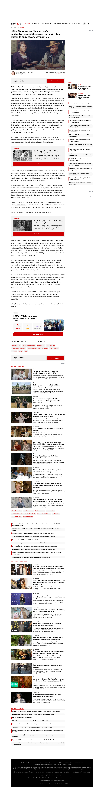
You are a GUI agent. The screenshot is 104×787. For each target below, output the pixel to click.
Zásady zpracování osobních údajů (41, 764)
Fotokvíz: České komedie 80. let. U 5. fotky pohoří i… (80, 145)
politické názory (54, 348)
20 (69, 783)
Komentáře (55, 81)
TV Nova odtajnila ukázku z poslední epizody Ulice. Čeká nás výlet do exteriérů (33, 533)
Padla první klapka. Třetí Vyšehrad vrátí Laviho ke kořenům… (79, 178)
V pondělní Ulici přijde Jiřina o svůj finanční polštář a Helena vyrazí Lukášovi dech (33, 549)
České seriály (76, 23)
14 (57, 783)
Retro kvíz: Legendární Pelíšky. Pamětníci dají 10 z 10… (80, 183)
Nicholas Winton (16, 510)
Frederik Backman (17, 513)
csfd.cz (35, 341)
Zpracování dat (68, 762)
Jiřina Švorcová (16, 345)
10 (49, 783)
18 (65, 783)
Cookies (35, 762)
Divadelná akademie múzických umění (37, 348)
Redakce (25, 762)
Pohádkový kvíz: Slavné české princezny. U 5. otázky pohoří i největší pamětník (33, 714)
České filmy (80, 93)
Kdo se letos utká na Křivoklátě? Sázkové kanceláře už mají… (80, 164)
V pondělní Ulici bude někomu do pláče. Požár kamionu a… (79, 130)
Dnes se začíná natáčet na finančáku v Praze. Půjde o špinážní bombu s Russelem (33, 536)
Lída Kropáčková (21, 74)
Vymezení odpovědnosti (78, 762)
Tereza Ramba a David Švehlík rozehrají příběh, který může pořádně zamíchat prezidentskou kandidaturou (36, 735)
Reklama (30, 762)
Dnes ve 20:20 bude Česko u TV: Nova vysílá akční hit (79, 173)
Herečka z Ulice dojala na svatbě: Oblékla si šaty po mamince (28, 539)
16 (61, 783)
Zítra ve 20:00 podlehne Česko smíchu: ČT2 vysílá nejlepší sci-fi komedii (31, 724)
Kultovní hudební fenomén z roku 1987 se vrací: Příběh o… (80, 135)
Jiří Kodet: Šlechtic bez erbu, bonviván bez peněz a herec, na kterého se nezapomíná (34, 546)
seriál (20, 351)
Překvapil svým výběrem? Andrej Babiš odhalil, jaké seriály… (79, 116)
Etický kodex (53, 764)
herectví (14, 351)
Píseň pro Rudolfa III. (29, 513)
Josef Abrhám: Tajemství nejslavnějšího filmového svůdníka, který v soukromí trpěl (34, 543)
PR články (59, 764)
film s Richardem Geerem (44, 513)
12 (52, 783)
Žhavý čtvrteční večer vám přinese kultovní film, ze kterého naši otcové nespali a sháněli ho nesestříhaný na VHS (36, 524)
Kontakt (69, 764)
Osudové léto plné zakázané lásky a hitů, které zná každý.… (80, 154)
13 (55, 783)
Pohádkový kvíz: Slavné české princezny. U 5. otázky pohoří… (84, 97)
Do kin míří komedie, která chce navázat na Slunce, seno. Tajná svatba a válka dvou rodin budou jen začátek (37, 731)
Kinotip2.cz (14, 27)
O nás (21, 762)
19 (67, 783)
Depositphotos (60, 780)
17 (63, 783)
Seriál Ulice (35, 23)
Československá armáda (18, 348)
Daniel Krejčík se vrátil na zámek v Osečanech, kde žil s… (78, 159)
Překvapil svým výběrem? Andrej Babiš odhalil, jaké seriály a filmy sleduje (32, 727)
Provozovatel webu (53, 762)
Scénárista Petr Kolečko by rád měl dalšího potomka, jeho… (84, 88)
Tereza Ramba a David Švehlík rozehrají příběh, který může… (79, 126)
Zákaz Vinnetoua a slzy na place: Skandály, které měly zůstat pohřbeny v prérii (33, 720)
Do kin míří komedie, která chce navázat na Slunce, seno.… (80, 121)
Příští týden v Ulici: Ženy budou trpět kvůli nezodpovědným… (80, 169)
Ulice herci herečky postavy (62, 23)
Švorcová (14, 137)
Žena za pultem (20, 205)
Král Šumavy (40, 188)
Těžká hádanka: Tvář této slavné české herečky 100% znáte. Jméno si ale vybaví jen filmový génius (36, 529)
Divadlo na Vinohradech (29, 345)
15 (59, 783)
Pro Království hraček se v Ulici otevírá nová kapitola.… (79, 150)
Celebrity (27, 23)
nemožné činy (50, 510)
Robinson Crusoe (39, 510)
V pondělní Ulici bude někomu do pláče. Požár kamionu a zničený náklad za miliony (34, 739)
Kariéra (64, 764)
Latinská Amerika (28, 516)
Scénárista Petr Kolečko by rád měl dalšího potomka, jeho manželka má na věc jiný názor (36, 711)
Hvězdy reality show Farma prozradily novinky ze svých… (79, 140)
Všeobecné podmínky (43, 762)
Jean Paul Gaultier (28, 510)
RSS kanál (61, 762)
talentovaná (15, 115)
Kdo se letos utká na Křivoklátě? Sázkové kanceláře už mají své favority (31, 557)
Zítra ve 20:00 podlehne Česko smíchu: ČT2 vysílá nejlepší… (79, 111)
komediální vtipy (16, 516)
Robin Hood (56, 513)
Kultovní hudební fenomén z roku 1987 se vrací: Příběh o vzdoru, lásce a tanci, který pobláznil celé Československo (38, 743)
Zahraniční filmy (46, 23)
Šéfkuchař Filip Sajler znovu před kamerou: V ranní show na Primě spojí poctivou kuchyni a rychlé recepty (36, 553)
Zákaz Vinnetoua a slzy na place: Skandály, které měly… (80, 107)
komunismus (40, 345)
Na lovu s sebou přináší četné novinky (22, 717)
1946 (25, 351)
